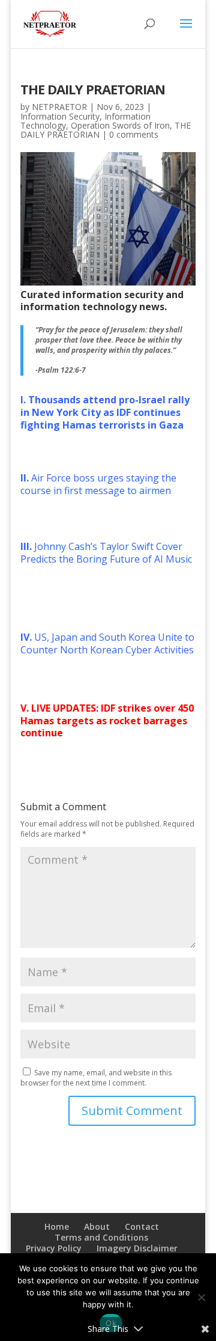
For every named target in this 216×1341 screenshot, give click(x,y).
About (97, 1226)
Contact (142, 1226)
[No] (201, 1297)
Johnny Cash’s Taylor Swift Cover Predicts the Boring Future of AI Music (106, 553)
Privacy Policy (54, 1248)
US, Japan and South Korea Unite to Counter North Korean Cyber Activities (107, 643)
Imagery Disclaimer (137, 1248)
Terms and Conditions (101, 1237)
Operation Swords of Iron (120, 125)
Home (56, 1226)
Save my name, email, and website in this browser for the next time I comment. (96, 1078)
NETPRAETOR (59, 106)
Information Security (60, 116)
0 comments (133, 134)
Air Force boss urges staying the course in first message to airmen (98, 484)
